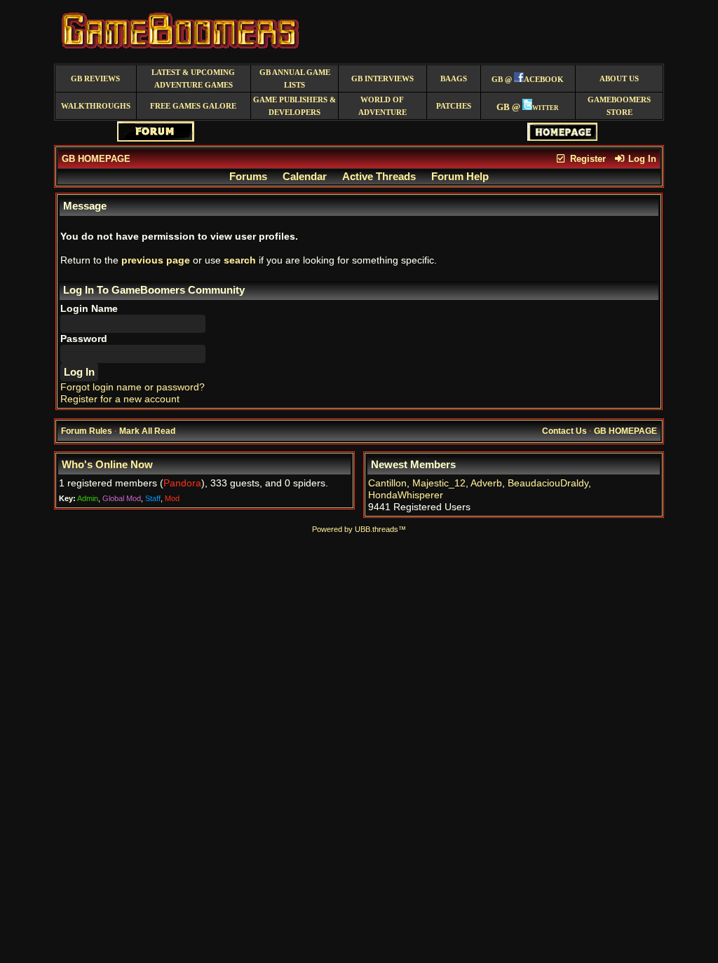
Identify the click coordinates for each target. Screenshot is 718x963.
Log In (640, 158)
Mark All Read (147, 431)
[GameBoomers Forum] (155, 138)
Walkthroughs (95, 106)
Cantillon (387, 483)
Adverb (486, 483)
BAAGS (453, 79)
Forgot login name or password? (132, 387)
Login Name (89, 308)
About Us (619, 79)
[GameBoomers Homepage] (562, 137)
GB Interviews (382, 79)
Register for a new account (120, 399)
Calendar (305, 176)
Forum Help (460, 176)
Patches (453, 106)
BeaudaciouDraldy (548, 483)
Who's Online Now (107, 464)
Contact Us (564, 431)
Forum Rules (86, 431)
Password (83, 339)
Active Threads (379, 176)
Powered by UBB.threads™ (359, 529)
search (240, 260)
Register (586, 158)
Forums (248, 176)
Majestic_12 (439, 483)
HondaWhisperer (405, 495)
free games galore (193, 106)
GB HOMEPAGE (96, 158)
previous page (155, 260)
